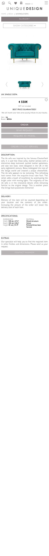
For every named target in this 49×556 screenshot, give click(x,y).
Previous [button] (6, 52)
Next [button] (42, 52)
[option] (24, 51)
